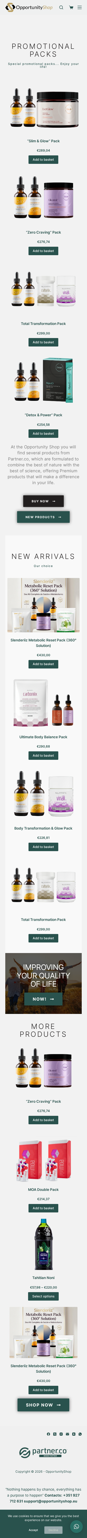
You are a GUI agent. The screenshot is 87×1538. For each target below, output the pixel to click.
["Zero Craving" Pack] (43, 197)
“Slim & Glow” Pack (43, 141)
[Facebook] (48, 1434)
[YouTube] (73, 1434)
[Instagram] (61, 1434)
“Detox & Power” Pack (43, 415)
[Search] (61, 7)
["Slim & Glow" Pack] (43, 106)
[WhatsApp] (80, 1434)
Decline (53, 1530)
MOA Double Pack (43, 1189)
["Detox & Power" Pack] (43, 380)
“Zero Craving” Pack (43, 232)
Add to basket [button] (43, 159)
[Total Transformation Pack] (43, 289)
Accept (33, 1530)
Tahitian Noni (43, 1278)
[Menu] (79, 7)
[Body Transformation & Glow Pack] (43, 793)
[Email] (67, 1434)
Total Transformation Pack (43, 324)
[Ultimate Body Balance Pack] (43, 702)
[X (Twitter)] (54, 1434)
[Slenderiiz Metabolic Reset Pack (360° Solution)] (43, 605)
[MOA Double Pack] (44, 1156)
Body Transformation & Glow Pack (43, 828)
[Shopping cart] (70, 7)
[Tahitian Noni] (44, 1244)
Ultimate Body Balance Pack (43, 737)
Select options (43, 1296)
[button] (76, 1526)
